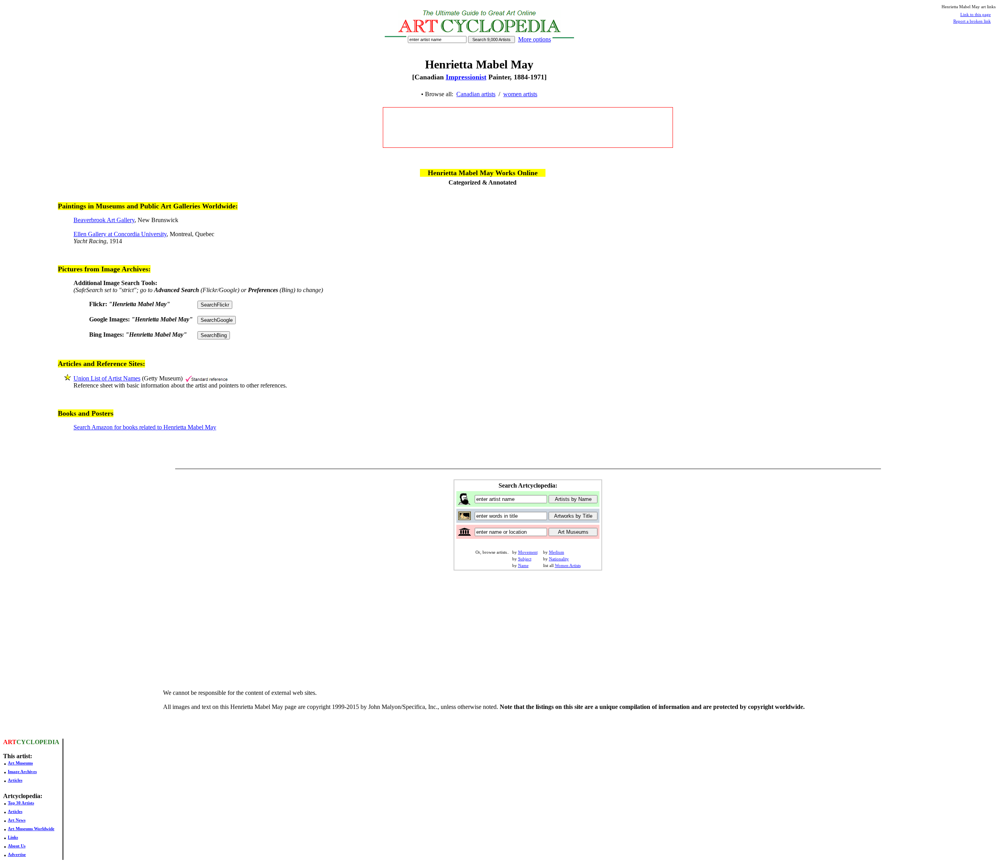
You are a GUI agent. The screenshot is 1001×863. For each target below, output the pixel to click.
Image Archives (22, 771)
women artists (520, 94)
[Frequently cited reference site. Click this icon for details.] (207, 378)
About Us (16, 845)
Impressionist (466, 77)
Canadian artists (475, 94)
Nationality (559, 558)
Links (13, 837)
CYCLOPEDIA (37, 742)
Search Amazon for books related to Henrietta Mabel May (145, 427)
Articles (15, 780)
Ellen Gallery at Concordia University (120, 234)
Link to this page (975, 14)
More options (534, 39)
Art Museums (20, 763)
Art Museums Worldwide (31, 828)
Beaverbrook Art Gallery (104, 220)
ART (9, 742)
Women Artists (568, 565)
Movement (528, 552)
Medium (556, 552)
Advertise (17, 854)
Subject (524, 558)
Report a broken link (972, 21)
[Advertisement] (528, 127)
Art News (16, 820)
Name (523, 565)
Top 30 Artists (21, 802)
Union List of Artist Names (107, 378)
